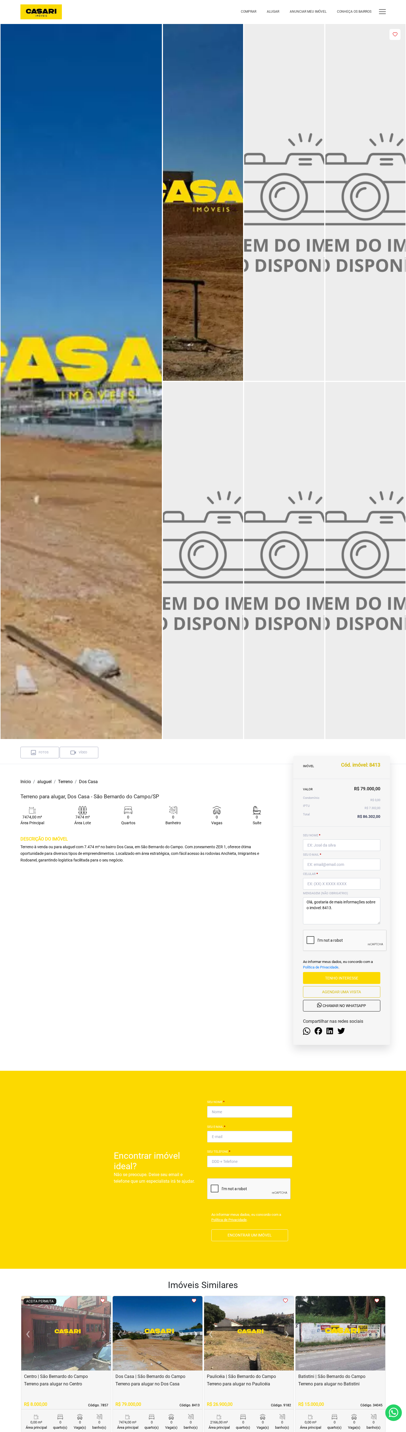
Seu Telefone (218, 1151)
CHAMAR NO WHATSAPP (344, 1005)
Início (25, 781)
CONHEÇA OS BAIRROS (354, 12)
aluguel (44, 781)
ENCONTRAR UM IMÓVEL (250, 1235)
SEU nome (311, 835)
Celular (310, 874)
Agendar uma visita (341, 991)
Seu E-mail (216, 1127)
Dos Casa (88, 781)
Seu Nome (216, 1102)
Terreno (65, 781)
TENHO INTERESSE (341, 978)
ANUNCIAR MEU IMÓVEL (308, 12)
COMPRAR (248, 12)
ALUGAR (273, 12)
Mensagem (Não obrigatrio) (325, 893)
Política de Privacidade (320, 967)
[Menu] (382, 11)
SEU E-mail (312, 854)
